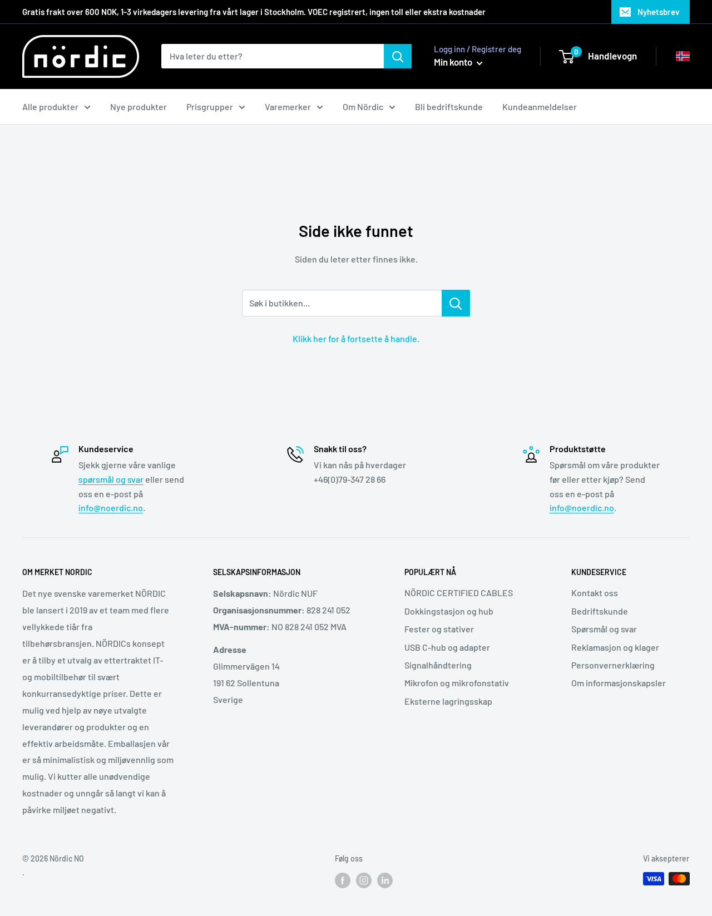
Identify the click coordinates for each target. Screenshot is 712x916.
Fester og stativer (439, 628)
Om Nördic (363, 106)
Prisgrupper (209, 106)
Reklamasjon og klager (615, 647)
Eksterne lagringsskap (448, 701)
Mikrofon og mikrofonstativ (456, 682)
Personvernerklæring (613, 665)
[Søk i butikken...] (456, 303)
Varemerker (288, 106)
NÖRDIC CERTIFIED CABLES (458, 592)
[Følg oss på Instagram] (364, 880)
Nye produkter (138, 106)
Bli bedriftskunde (449, 106)
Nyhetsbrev (658, 12)
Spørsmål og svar (604, 628)
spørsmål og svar (111, 479)
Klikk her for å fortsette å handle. (356, 338)
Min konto (454, 61)
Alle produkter (50, 106)
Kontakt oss (594, 592)
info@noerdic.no (110, 507)
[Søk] (398, 56)
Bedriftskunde (599, 611)
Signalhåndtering (438, 665)
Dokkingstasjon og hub (448, 611)
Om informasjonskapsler (618, 682)
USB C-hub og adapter (447, 647)
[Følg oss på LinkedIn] (385, 880)
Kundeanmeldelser (539, 106)
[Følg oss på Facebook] (342, 880)
